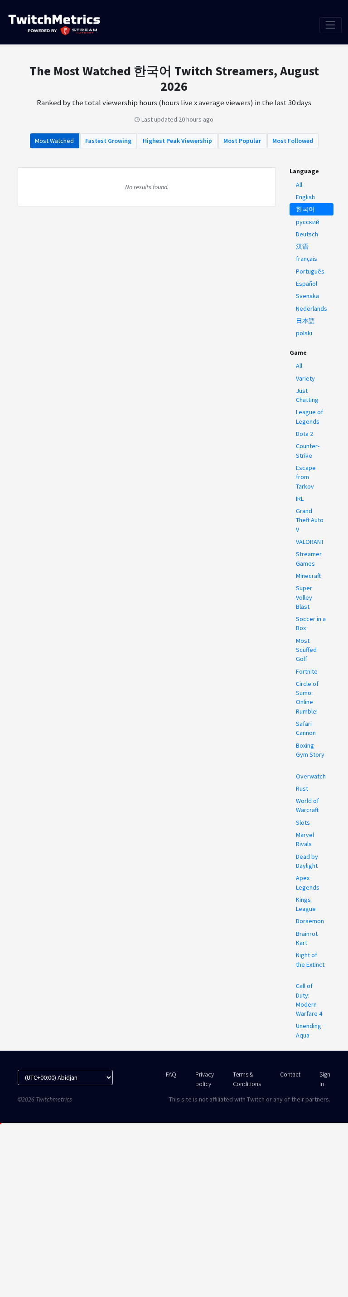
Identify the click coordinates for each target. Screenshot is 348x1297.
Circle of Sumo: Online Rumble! (307, 697)
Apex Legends (307, 882)
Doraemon (310, 921)
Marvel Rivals (305, 839)
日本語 (305, 321)
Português (310, 271)
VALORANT (310, 542)
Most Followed (292, 141)
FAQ (171, 1074)
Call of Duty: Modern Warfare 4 (309, 1000)
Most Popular (242, 141)
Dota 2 (304, 434)
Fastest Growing (108, 141)
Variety (305, 378)
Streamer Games (309, 558)
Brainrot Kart (307, 938)
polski (304, 333)
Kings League (306, 904)
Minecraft (308, 576)
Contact (290, 1074)
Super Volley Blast (304, 597)
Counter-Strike (307, 450)
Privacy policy (204, 1078)
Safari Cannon (306, 728)
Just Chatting (307, 395)
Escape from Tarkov (306, 477)
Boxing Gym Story (310, 750)
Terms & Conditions (247, 1078)
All (299, 185)
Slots (303, 822)
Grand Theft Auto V (310, 520)
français (306, 259)
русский (307, 222)
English (305, 197)
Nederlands (311, 308)
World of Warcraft (307, 805)
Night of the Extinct (310, 959)
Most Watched (54, 141)
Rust (302, 788)
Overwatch (311, 776)
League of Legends (309, 416)
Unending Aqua (308, 1030)
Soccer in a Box (311, 623)
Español (306, 283)
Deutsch (307, 234)
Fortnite (307, 671)
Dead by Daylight (307, 861)
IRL (300, 498)
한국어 (305, 209)
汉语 (302, 246)
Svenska (307, 296)
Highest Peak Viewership (177, 141)
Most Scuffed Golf (306, 649)
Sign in (324, 1078)
